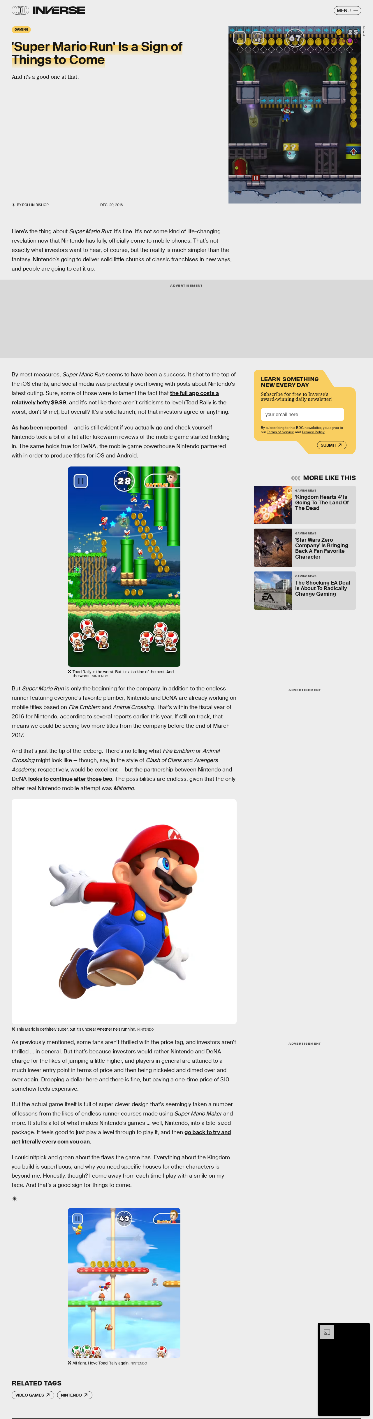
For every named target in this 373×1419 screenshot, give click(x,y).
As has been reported (39, 427)
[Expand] (324, 1328)
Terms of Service (280, 432)
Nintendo (71, 1395)
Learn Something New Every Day (290, 381)
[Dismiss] (363, 1328)
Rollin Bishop (35, 205)
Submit (328, 445)
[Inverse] (59, 10)
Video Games (29, 1395)
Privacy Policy (313, 432)
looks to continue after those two (70, 779)
